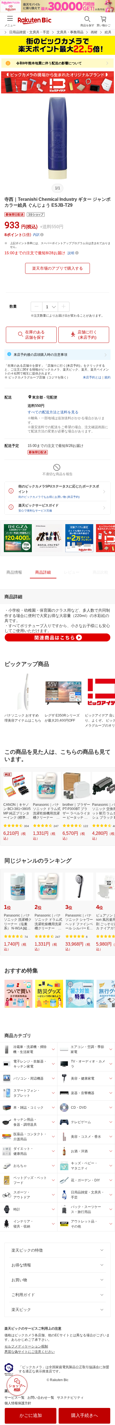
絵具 (108, 32)
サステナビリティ (70, 1398)
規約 (107, 377)
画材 (94, 32)
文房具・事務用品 (70, 32)
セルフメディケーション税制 (26, 1346)
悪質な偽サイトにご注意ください (29, 1352)
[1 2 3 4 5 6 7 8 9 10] (50, 307)
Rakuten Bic (34, 21)
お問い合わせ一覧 (40, 1398)
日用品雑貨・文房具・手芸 (29, 32)
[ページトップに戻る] (106, 1406)
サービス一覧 (14, 1398)
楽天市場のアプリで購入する (57, 268)
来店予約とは (92, 377)
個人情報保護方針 (17, 1403)
